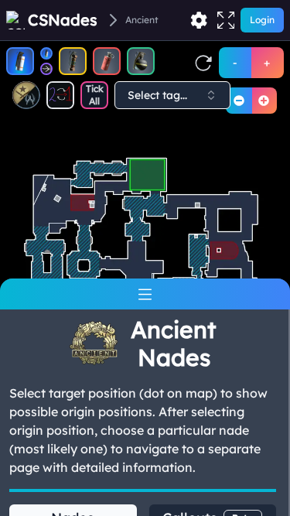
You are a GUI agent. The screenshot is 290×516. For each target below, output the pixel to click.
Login (262, 20)
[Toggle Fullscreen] (225, 20)
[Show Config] (198, 20)
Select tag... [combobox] (157, 95)
